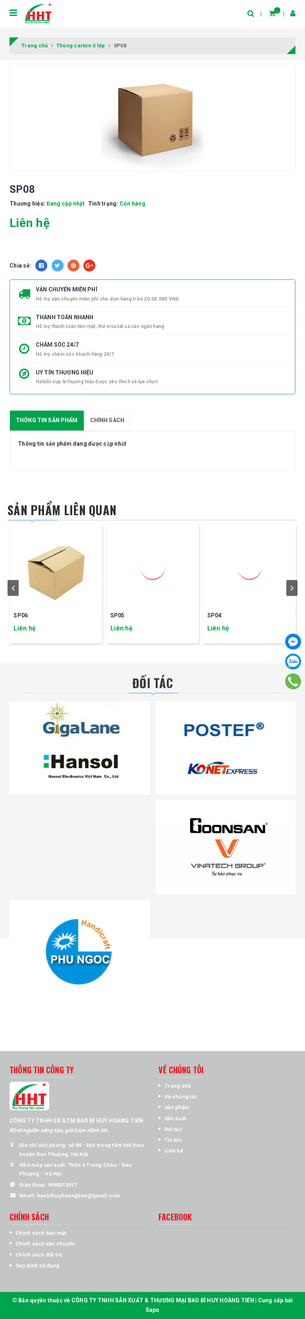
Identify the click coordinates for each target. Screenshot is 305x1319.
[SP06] (56, 566)
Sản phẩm (176, 1107)
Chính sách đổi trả (38, 1255)
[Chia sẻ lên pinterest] (73, 266)
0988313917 (62, 1185)
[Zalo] (293, 661)
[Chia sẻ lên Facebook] (41, 266)
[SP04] (249, 566)
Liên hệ (173, 1151)
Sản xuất (175, 1118)
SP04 (214, 615)
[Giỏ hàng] (272, 13)
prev (13, 588)
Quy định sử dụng (37, 1266)
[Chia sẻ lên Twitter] (58, 266)
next (291, 588)
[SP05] (152, 566)
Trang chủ (177, 1086)
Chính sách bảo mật (40, 1233)
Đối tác (173, 1129)
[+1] (89, 266)
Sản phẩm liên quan (62, 510)
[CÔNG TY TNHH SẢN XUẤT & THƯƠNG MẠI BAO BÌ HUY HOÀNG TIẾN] (38, 13)
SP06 (21, 615)
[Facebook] (293, 642)
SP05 (117, 615)
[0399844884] (293, 681)
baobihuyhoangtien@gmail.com (79, 1196)
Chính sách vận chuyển (45, 1244)
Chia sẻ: (20, 265)
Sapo (153, 1310)
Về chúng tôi (180, 1097)
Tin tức (173, 1140)
